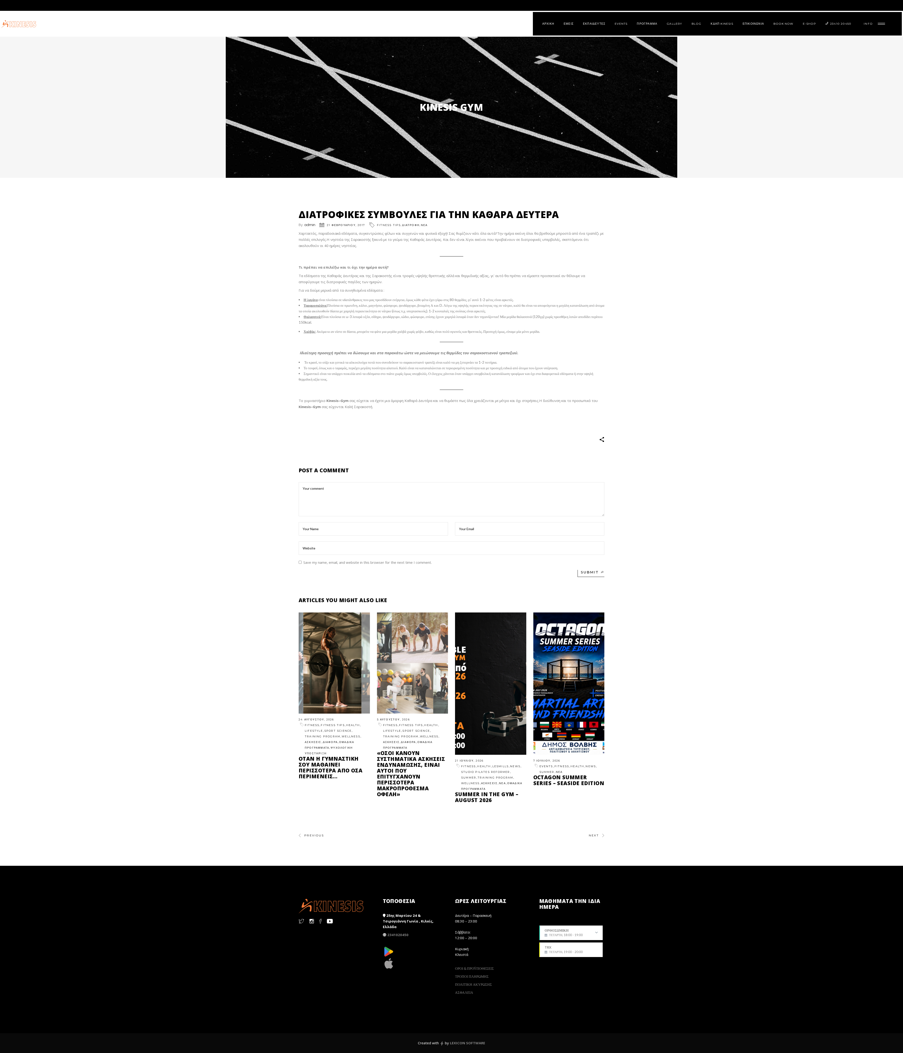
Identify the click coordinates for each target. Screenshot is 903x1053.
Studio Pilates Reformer (485, 772)
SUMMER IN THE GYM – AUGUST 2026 (486, 797)
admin (309, 224)
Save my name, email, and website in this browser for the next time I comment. (367, 562)
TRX (564, 949)
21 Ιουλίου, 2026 (469, 760)
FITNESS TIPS (389, 225)
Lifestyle (314, 730)
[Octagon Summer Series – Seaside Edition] (569, 683)
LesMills (500, 766)
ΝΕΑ (424, 225)
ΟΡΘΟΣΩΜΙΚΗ (564, 934)
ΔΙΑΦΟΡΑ (330, 742)
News (515, 766)
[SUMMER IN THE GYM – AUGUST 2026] (490, 683)
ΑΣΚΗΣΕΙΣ (313, 742)
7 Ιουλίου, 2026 (546, 760)
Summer (468, 777)
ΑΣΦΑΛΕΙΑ (464, 992)
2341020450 (397, 934)
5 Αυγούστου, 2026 (393, 719)
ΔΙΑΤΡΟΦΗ (411, 225)
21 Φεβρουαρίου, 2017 (346, 225)
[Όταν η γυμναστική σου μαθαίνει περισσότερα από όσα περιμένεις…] (334, 663)
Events (546, 766)
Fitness (312, 725)
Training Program (322, 736)
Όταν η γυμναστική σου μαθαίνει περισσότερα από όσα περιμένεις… (330, 767)
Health (353, 725)
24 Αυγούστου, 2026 (316, 719)
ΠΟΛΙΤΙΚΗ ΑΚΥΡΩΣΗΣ (473, 984)
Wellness (351, 736)
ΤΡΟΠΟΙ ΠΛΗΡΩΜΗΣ (472, 976)
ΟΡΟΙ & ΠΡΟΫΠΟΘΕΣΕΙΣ (474, 968)
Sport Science (338, 730)
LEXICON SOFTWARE (467, 1043)
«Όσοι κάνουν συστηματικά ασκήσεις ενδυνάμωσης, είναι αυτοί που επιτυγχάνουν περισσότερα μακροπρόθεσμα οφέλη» (411, 773)
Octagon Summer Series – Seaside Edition (568, 780)
